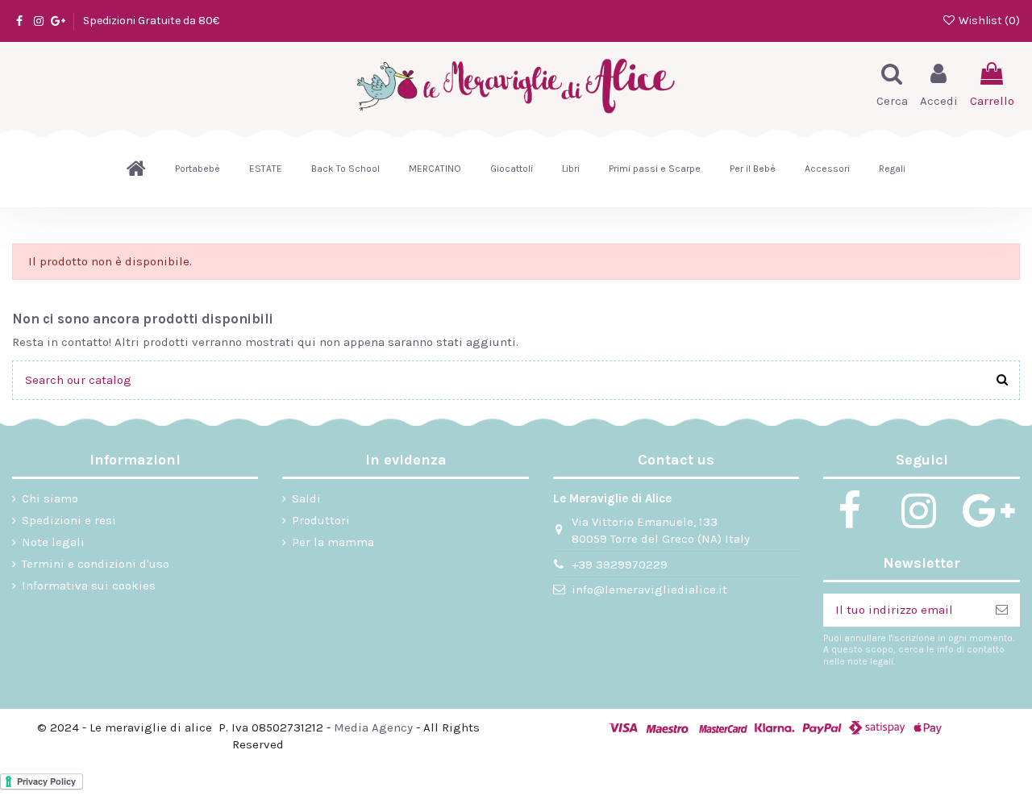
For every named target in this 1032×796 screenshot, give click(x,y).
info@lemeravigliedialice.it (649, 589)
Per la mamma (333, 542)
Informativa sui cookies (89, 585)
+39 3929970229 (620, 564)
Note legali (53, 542)
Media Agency (373, 727)
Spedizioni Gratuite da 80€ (151, 20)
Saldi (306, 498)
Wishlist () (988, 20)
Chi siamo (50, 498)
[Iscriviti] (1002, 610)
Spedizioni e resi (69, 520)
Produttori (321, 520)
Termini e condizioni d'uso (95, 563)
